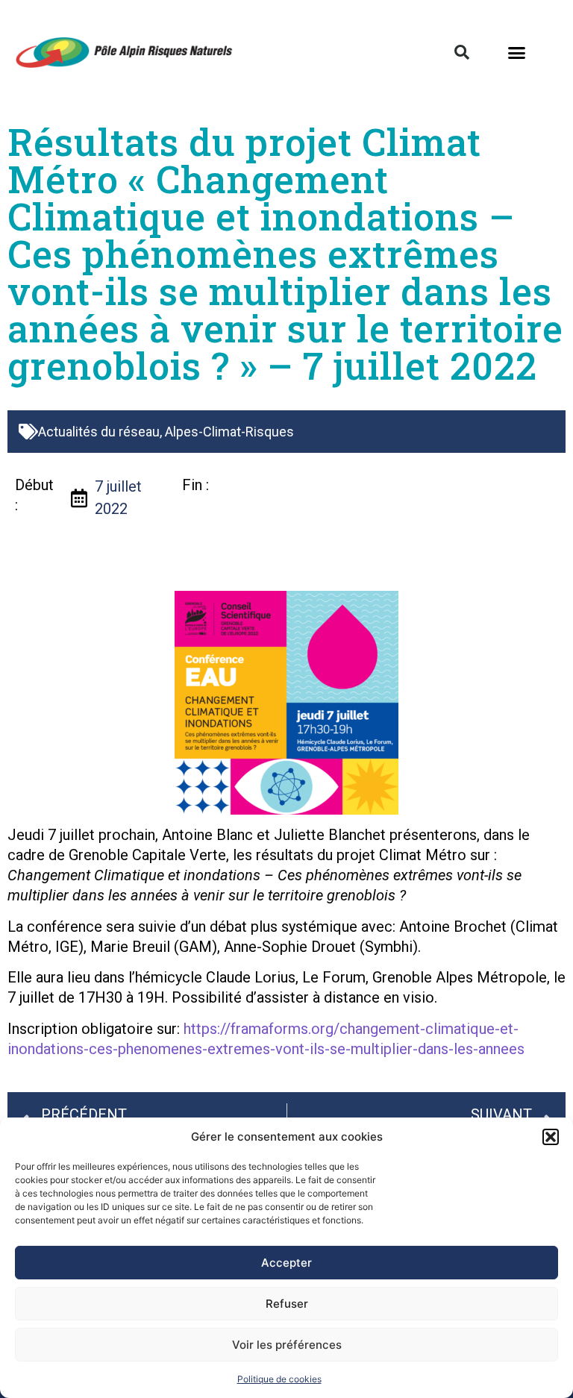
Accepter (286, 1263)
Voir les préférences (287, 1345)
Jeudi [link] (25, 835)
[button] (550, 1136)
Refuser (287, 1304)
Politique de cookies (279, 1379)
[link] (25, 835)
